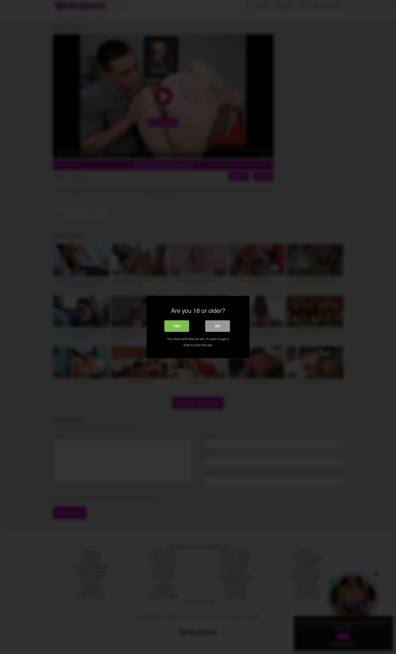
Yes (176, 326)
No (217, 326)
